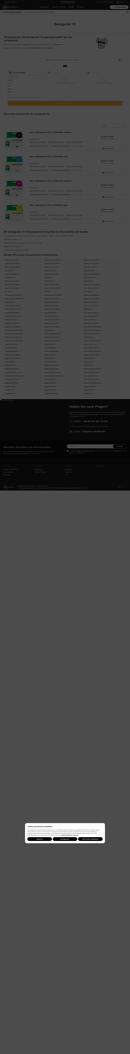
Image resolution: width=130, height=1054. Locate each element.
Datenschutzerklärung (67, 835)
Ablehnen (39, 839)
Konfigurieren (65, 839)
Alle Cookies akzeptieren (90, 839)
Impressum (76, 835)
